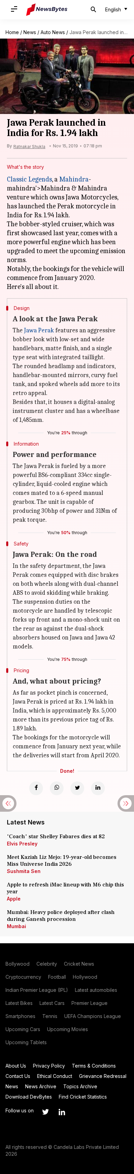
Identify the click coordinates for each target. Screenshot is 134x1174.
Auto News (53, 32)
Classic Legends (29, 179)
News (29, 32)
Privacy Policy (49, 1066)
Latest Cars (52, 1003)
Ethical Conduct (54, 1076)
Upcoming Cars (22, 1029)
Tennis (49, 1016)
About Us (15, 1066)
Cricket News (79, 964)
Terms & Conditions (94, 1066)
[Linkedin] (98, 788)
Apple (14, 899)
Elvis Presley (22, 843)
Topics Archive (80, 1086)
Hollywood (85, 977)
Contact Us (17, 1076)
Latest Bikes (19, 1003)
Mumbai (16, 926)
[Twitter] (77, 788)
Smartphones (20, 1016)
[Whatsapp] (57, 788)
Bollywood (17, 964)
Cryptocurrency (23, 977)
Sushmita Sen (24, 871)
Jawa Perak (39, 330)
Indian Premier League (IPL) (36, 990)
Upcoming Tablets (26, 1042)
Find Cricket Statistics (83, 1097)
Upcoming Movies (67, 1029)
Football (57, 977)
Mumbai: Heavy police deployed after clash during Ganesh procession (61, 916)
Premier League (89, 1003)
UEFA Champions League (92, 1016)
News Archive (40, 1086)
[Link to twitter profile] (45, 1112)
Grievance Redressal (102, 1076)
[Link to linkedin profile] (62, 1112)
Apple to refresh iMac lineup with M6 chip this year (65, 888)
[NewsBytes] (46, 9)
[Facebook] (36, 788)
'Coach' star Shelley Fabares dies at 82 (56, 836)
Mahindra (74, 179)
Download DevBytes (28, 1097)
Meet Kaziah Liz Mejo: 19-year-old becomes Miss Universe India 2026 (61, 860)
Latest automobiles (96, 990)
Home (12, 32)
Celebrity (46, 964)
